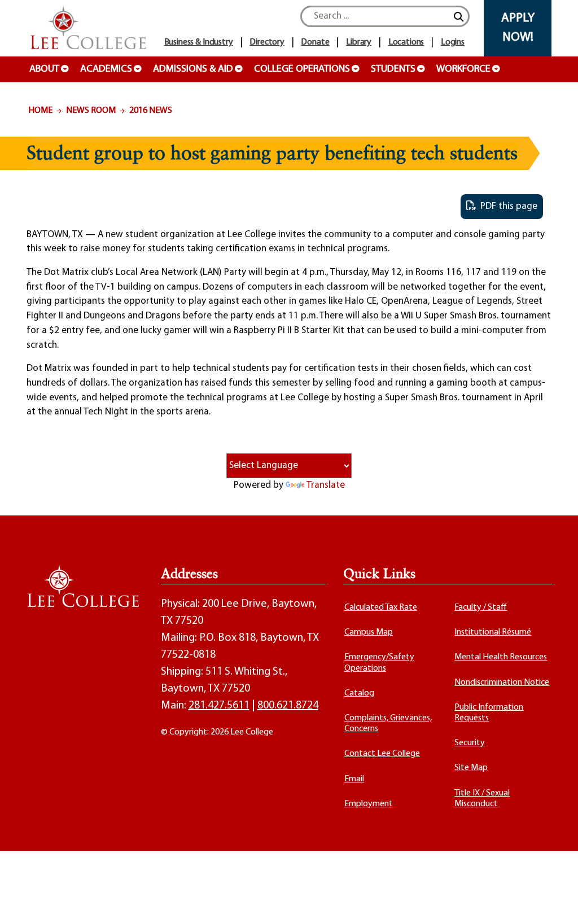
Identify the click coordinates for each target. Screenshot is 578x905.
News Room (91, 110)
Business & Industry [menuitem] (198, 42)
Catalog (359, 693)
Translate (325, 485)
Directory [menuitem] (266, 42)
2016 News (150, 110)
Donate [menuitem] (315, 42)
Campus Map (368, 632)
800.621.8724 (287, 705)
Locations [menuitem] (406, 42)
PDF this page (506, 206)
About (44, 69)
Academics (106, 69)
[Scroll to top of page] (555, 882)
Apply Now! (518, 28)
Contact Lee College (382, 753)
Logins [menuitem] (453, 42)
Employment (368, 803)
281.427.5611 (219, 705)
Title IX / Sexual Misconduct (482, 798)
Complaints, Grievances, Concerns (388, 723)
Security (469, 742)
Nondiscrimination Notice (501, 682)
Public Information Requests (488, 713)
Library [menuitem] (358, 42)
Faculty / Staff (480, 607)
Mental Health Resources (500, 657)
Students (393, 69)
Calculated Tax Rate (380, 607)
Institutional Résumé (492, 632)
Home (40, 110)
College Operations (302, 69)
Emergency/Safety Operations (379, 662)
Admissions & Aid (193, 69)
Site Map (471, 767)
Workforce (463, 69)
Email (354, 779)
